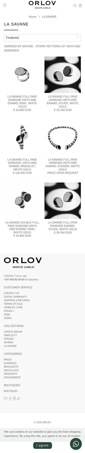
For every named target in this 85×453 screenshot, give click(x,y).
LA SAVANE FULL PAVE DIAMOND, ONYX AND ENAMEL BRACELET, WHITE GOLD (22, 164)
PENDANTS (10, 374)
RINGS (7, 359)
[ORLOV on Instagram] (14, 399)
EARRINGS (10, 363)
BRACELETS (11, 366)
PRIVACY (9, 311)
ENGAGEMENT (12, 377)
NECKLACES (11, 370)
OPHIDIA (9, 339)
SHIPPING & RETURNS (17, 300)
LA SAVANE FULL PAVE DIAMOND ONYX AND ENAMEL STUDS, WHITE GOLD (62, 101)
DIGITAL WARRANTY (15, 296)
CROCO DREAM (13, 331)
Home (32, 16)
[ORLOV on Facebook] (10, 399)
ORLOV (46, 422)
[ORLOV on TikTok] (18, 399)
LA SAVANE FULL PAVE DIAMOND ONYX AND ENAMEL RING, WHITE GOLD (22, 101)
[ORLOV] (42, 5)
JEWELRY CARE (13, 307)
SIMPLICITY (10, 335)
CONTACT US (11, 293)
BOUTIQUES (11, 391)
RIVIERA (8, 342)
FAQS (7, 314)
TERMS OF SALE (13, 304)
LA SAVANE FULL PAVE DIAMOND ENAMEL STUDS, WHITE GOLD (62, 226)
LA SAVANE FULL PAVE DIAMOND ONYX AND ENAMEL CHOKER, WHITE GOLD (63, 164)
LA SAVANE (49, 16)
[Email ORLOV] (5, 399)
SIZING (8, 318)
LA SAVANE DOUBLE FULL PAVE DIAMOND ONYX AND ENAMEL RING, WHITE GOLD (22, 227)
